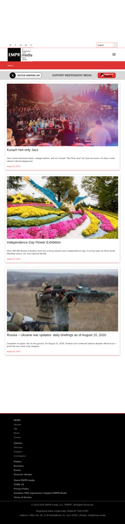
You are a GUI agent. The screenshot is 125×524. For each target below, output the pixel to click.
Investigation (20, 456)
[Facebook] (15, 45)
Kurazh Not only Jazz (22, 150)
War (16, 429)
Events (17, 470)
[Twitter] (10, 45)
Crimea (17, 437)
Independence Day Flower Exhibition (34, 242)
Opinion (18, 443)
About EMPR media (24, 480)
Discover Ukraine (23, 474)
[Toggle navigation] (114, 54)
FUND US (19, 484)
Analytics (18, 451)
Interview (18, 447)
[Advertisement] (62, 21)
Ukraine (17, 424)
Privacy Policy (21, 488)
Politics (18, 461)
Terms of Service (23, 497)
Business (19, 466)
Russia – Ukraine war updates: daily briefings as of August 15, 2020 (56, 335)
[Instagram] (31, 45)
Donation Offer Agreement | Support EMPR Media (40, 493)
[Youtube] (25, 45)
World (16, 433)
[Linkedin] (20, 45)
